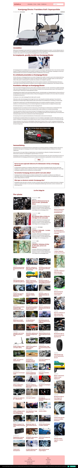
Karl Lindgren (40, 227)
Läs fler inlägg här (39, 190)
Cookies (38, 4)
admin (39, 197)
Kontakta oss (43, 4)
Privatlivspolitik (73, 466)
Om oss (34, 4)
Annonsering (30, 4)
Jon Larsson (22, 11)
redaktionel (62, 11)
